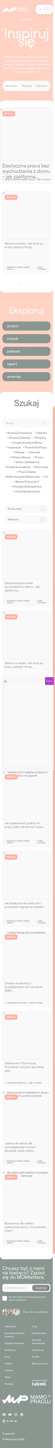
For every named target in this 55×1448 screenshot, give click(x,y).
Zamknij (49, 681)
